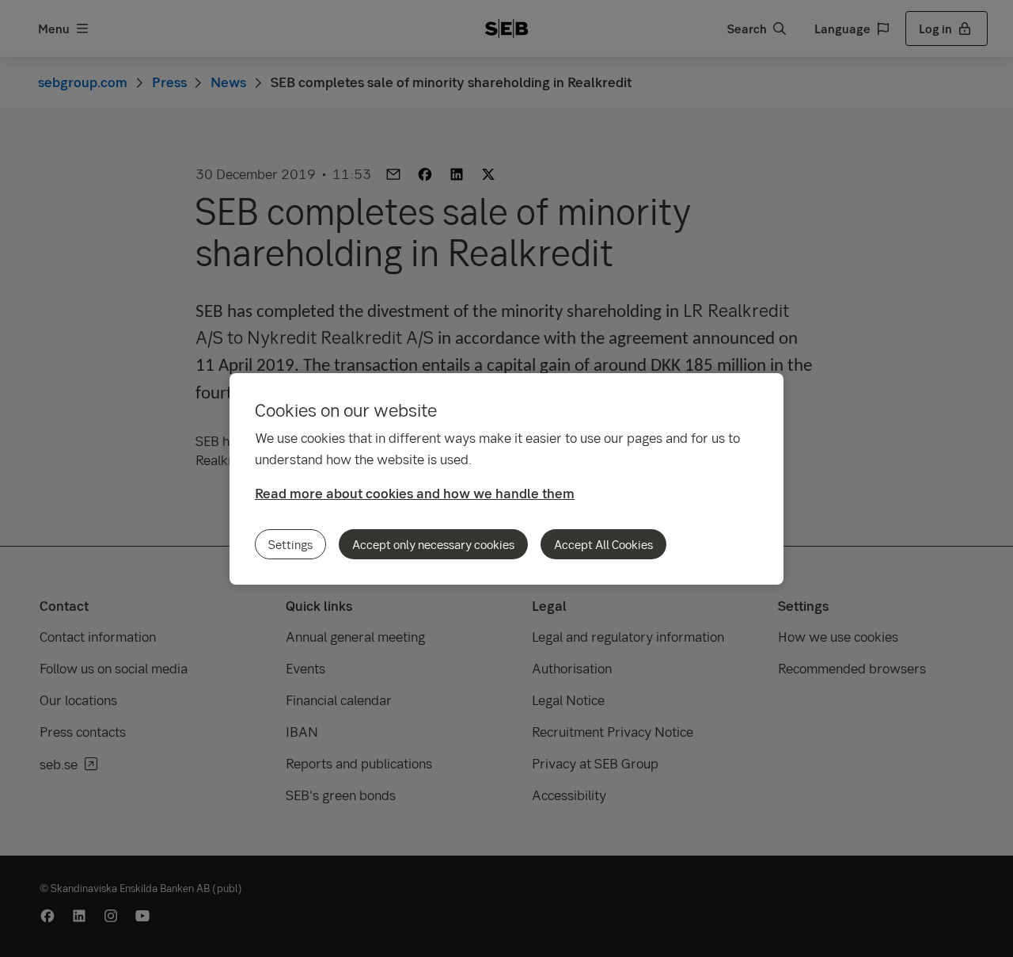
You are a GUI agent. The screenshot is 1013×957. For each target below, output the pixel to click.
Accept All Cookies (603, 544)
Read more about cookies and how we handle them (415, 493)
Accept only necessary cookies (433, 544)
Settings (290, 544)
